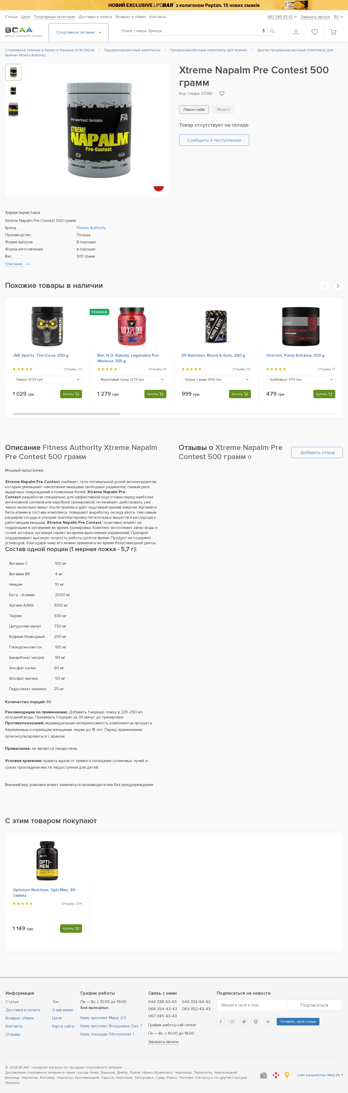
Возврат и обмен (131, 17)
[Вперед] (338, 286)
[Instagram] (232, 1021)
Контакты (158, 17)
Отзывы (13, 1034)
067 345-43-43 (162, 1016)
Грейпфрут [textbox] (286, 379)
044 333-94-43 (196, 1001)
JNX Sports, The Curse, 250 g (40, 355)
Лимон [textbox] (29, 379)
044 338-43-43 (162, 1001)
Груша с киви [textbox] (203, 379)
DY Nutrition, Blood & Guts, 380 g (213, 355)
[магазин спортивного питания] (23, 30)
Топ (55, 1001)
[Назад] (324, 286)
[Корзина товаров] (333, 32)
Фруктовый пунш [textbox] (122, 379)
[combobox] (47, 379)
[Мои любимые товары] (315, 32)
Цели (25, 17)
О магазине (62, 1009)
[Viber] (256, 1021)
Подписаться (314, 1005)
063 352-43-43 (196, 1008)
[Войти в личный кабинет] (296, 32)
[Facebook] (220, 1021)
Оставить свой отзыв (298, 1021)
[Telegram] (267, 1021)
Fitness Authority (91, 227)
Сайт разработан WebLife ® (320, 1075)
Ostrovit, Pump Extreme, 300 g (295, 355)
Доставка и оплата (95, 17)
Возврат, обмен (20, 1018)
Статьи (11, 17)
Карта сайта (63, 1026)
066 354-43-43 (162, 1008)
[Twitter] (244, 1021)
